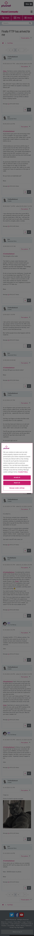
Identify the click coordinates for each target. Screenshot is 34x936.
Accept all (17, 477)
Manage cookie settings (17, 488)
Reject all (17, 483)
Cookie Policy (23, 472)
